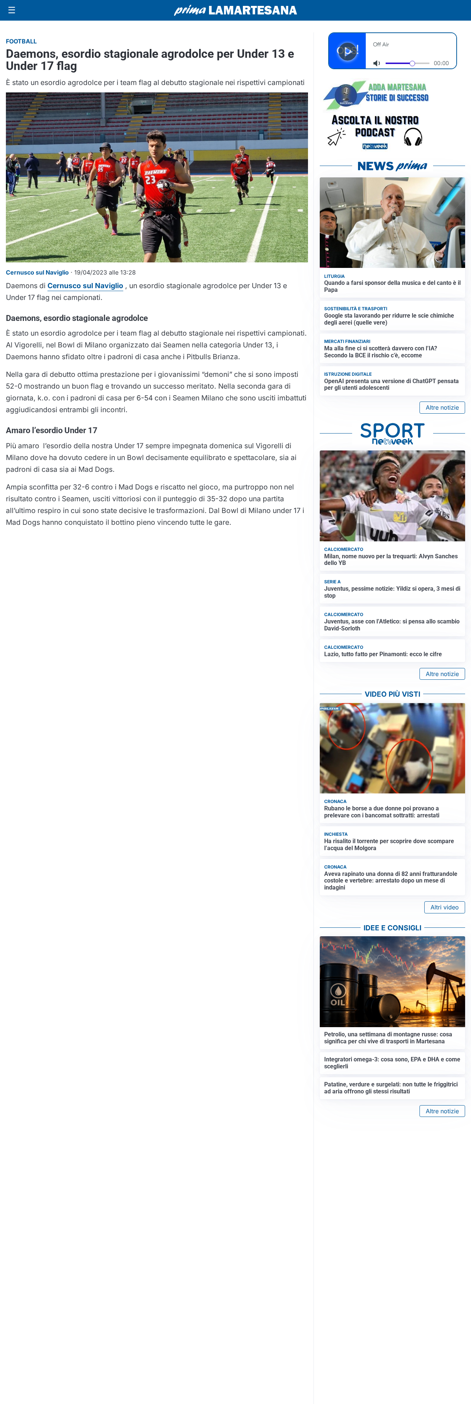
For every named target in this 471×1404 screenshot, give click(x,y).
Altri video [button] (445, 907)
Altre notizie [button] (442, 407)
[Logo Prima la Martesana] (235, 10)
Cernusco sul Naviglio (85, 285)
